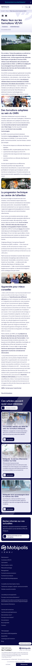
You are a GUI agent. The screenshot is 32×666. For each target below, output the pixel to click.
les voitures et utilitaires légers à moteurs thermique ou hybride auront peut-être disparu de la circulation (15, 81)
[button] (28, 7)
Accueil (3, 11)
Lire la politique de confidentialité (9, 659)
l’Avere (20, 229)
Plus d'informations (6, 393)
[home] (5, 7)
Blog (7, 11)
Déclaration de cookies (23, 659)
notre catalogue (13, 136)
